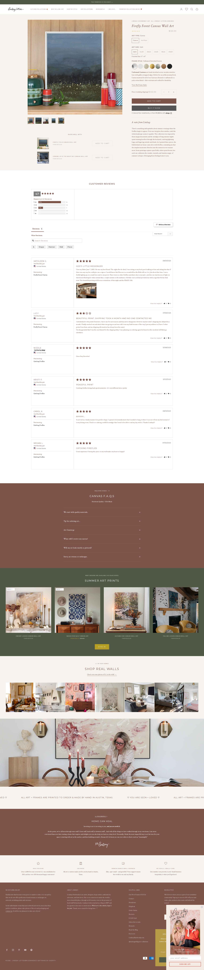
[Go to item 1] (31, 120)
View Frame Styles (139, 85)
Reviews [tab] (35, 229)
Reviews (131, 914)
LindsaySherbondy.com (136, 938)
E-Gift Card (133, 918)
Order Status (133, 910)
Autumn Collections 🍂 (39, 9)
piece (69, 247)
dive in (102, 647)
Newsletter (132, 903)
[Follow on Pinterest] (19, 950)
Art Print (144, 40)
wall (61, 247)
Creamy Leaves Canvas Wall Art (28, 636)
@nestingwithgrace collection (138, 942)
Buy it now (154, 108)
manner (52, 247)
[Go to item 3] (46, 120)
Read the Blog (133, 930)
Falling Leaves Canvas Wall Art (175, 636)
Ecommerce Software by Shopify (41, 960)
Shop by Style (72, 9)
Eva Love (132, 934)
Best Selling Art (57, 9)
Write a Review (164, 224)
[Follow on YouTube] (25, 950)
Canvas (135, 40)
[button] (165, 303)
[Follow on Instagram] (13, 950)
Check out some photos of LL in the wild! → (102, 674)
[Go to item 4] (53, 120)
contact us (9, 911)
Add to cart (154, 101)
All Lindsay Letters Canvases (162, 21)
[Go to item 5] (61, 120)
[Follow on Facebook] (7, 950)
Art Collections (87, 9)
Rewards (132, 926)
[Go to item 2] (38, 120)
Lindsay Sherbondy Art (141, 21)
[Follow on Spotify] (31, 950)
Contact (131, 899)
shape (41, 247)
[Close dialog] (202, 907)
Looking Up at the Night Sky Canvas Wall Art (70, 156)
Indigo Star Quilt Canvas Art (77, 636)
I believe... (112, 9)
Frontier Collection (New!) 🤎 (130, 9)
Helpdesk (132, 906)
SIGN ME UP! (185, 964)
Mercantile (100, 9)
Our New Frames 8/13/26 (137, 895)
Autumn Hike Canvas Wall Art (126, 636)
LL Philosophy (100, 816)
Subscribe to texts (134, 922)
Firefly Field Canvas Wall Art (64, 142)
